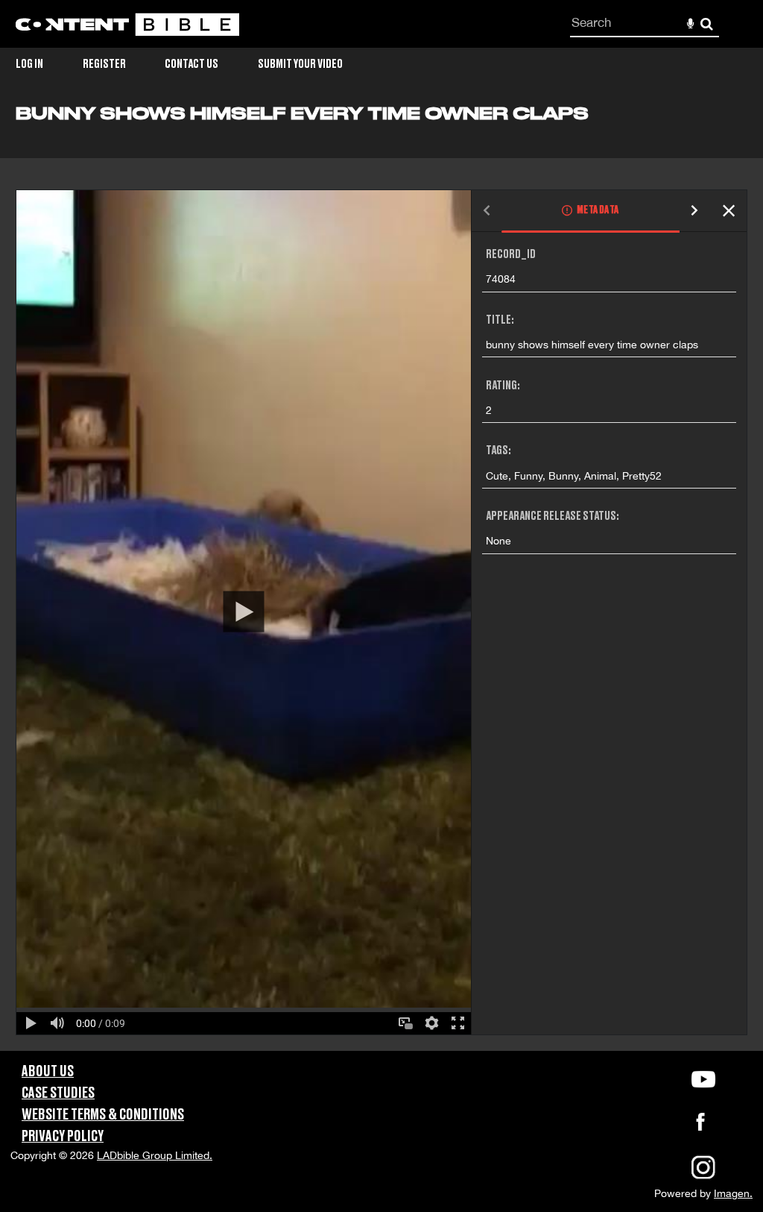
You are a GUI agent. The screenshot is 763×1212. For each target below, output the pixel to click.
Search (706, 24)
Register (104, 64)
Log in (29, 64)
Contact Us (191, 64)
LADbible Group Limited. (154, 1155)
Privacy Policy (63, 1136)
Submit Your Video (300, 64)
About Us (48, 1071)
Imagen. (733, 1193)
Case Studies (58, 1093)
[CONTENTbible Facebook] (700, 1126)
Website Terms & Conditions (103, 1115)
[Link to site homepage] (127, 24)
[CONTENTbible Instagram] (703, 1178)
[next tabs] (694, 211)
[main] (381, 577)
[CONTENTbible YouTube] (703, 1079)
